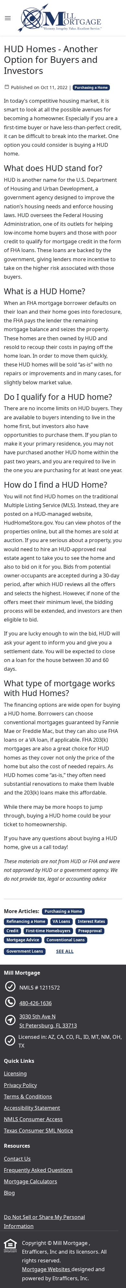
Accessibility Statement (32, 1107)
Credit (12, 931)
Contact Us (17, 1158)
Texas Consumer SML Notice (38, 1130)
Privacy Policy (20, 1085)
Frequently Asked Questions (38, 1170)
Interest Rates (91, 921)
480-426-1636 (35, 1003)
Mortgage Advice (22, 940)
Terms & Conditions (28, 1096)
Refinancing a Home (25, 921)
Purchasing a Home (91, 87)
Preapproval (90, 931)
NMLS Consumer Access (33, 1119)
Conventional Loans (66, 940)
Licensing (15, 1073)
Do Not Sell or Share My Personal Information (44, 1221)
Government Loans (24, 951)
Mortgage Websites (46, 1269)
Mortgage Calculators (30, 1181)
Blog (9, 1192)
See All (65, 951)
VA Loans (61, 921)
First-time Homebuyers (48, 931)
